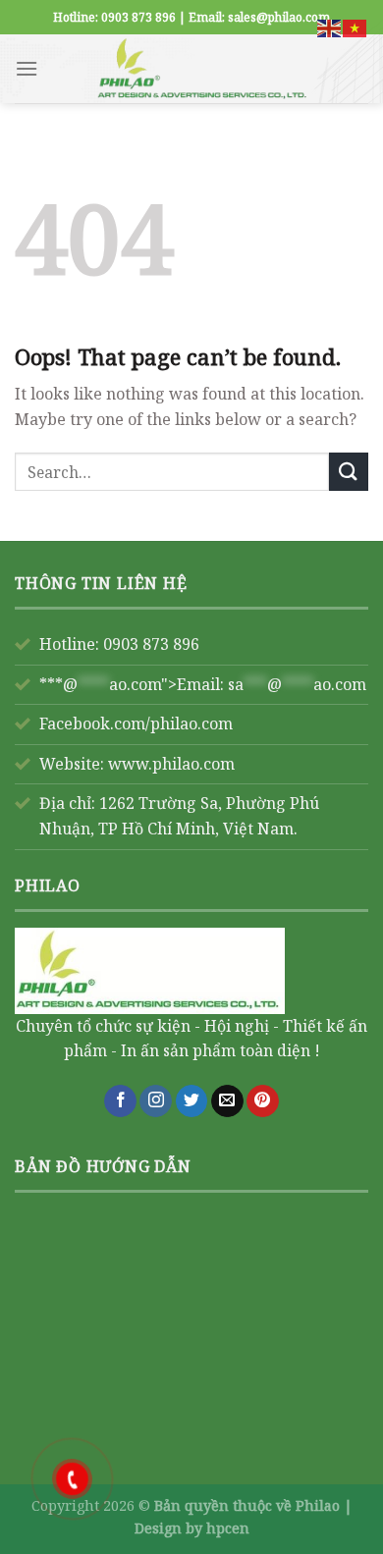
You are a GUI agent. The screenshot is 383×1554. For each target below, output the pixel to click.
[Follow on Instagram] (155, 1101)
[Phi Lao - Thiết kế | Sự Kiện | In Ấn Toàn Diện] (203, 68)
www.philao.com (171, 764)
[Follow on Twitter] (192, 1101)
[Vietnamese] (355, 26)
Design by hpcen (192, 1528)
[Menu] (26, 68)
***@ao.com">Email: (202, 684)
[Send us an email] (227, 1101)
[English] (330, 26)
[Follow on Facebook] (120, 1101)
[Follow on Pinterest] (262, 1101)
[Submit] (348, 472)
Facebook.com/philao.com (136, 723)
